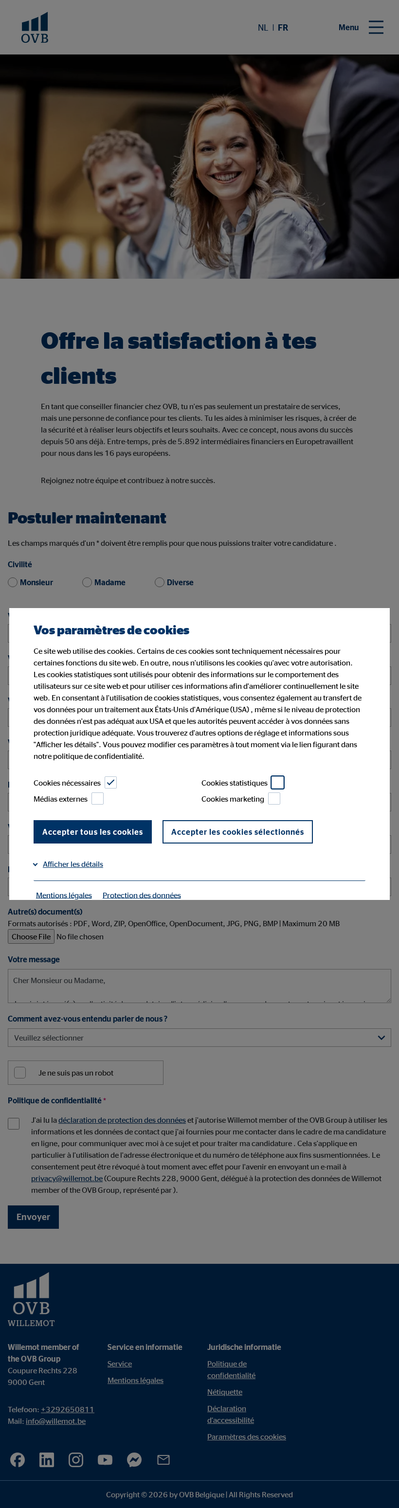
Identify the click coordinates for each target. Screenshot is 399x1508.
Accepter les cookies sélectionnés (237, 831)
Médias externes (61, 798)
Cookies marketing (232, 798)
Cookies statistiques (234, 782)
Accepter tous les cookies (92, 831)
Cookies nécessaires (67, 782)
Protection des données (142, 894)
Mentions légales (64, 894)
